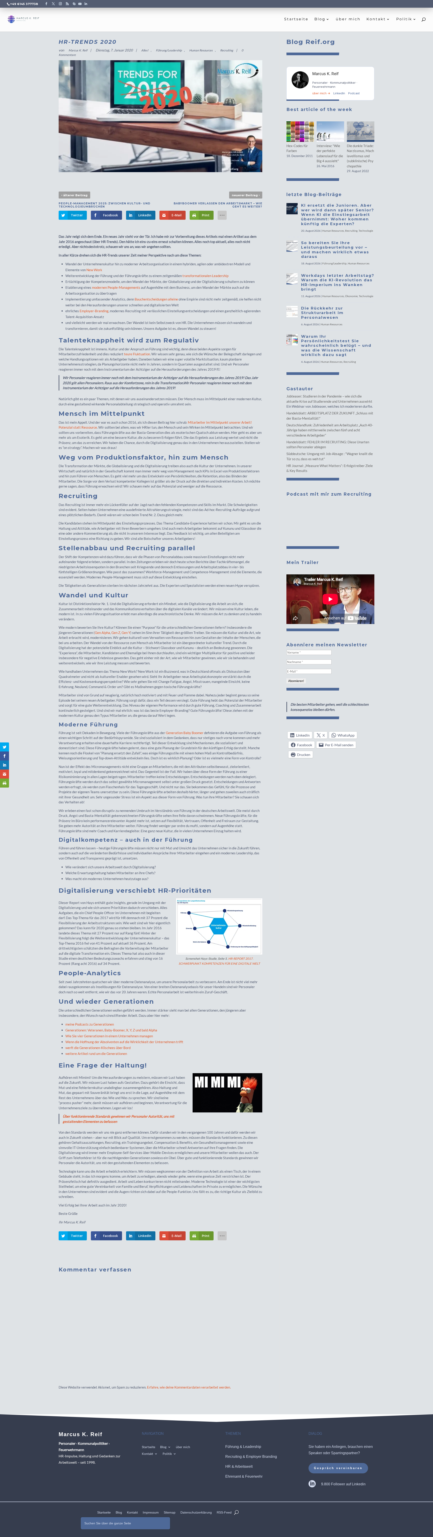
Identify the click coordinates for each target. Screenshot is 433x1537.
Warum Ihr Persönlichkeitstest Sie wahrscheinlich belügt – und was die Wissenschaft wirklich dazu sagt (336, 345)
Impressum (151, 1512)
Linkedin (359, 1484)
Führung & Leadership (243, 1447)
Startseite (296, 19)
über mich (348, 19)
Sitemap (169, 1512)
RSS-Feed (224, 1512)
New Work (94, 270)
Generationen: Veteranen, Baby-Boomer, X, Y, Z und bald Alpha (111, 1030)
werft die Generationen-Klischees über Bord (98, 1048)
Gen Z (115, 633)
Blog (319, 19)
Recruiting (226, 50)
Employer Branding (261, 1456)
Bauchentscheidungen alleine (156, 299)
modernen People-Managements (116, 287)
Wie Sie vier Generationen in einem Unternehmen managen (109, 1036)
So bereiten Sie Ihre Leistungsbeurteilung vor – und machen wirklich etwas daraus (335, 249)
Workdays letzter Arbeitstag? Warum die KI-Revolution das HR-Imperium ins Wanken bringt (337, 282)
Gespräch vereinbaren (338, 1468)
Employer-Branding (94, 311)
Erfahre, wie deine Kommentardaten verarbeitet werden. (189, 1387)
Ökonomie (351, 296)
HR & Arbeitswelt (239, 1466)
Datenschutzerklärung (196, 1512)
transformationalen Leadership (205, 276)
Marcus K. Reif (78, 50)
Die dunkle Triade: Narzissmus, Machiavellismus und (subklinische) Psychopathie (360, 156)
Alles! (144, 50)
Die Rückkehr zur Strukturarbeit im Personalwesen (322, 313)
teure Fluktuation (137, 354)
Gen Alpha (102, 633)
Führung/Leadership (169, 50)
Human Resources (201, 50)
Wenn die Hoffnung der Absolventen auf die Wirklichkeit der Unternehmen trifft (124, 1042)
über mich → (321, 93)
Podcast (354, 93)
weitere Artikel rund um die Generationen (96, 1054)
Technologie (366, 230)
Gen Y (126, 633)
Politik (404, 19)
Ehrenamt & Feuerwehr (244, 1476)
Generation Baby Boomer (184, 733)
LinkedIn (339, 93)
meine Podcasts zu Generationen (89, 1024)
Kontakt (376, 19)
